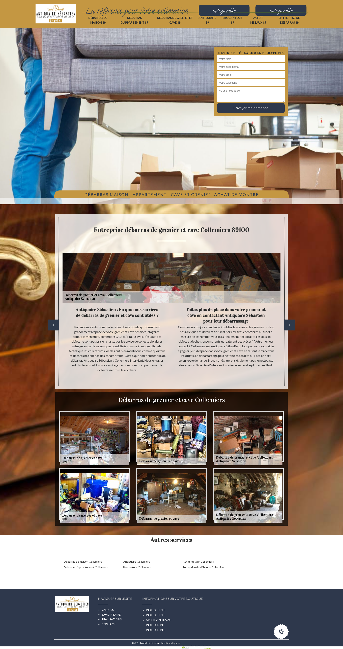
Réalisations (112, 619)
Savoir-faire (111, 614)
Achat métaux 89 (258, 20)
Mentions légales (170, 643)
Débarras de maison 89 (97, 20)
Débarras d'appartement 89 (134, 20)
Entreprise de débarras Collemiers (204, 567)
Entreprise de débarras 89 (289, 20)
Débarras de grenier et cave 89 (175, 20)
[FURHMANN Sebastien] (56, 9)
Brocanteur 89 (232, 20)
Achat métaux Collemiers (198, 561)
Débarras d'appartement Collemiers (86, 567)
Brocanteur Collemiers (137, 567)
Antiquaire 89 (207, 20)
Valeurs (108, 609)
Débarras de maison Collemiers (83, 561)
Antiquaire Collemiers (136, 561)
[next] (289, 325)
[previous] (53, 325)
